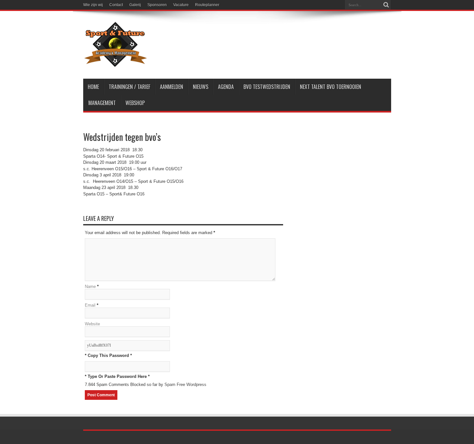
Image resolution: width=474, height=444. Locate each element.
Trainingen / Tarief (129, 87)
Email (90, 305)
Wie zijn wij (93, 5)
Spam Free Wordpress (185, 384)
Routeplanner (207, 5)
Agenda (226, 87)
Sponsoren (157, 5)
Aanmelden (171, 87)
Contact (116, 5)
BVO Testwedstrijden (266, 87)
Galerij (135, 5)
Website (92, 323)
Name (90, 286)
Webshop (135, 103)
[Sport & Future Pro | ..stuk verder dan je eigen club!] (115, 62)
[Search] (386, 5)
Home (93, 87)
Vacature (181, 5)
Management (102, 103)
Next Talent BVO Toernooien (330, 87)
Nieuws (200, 87)
